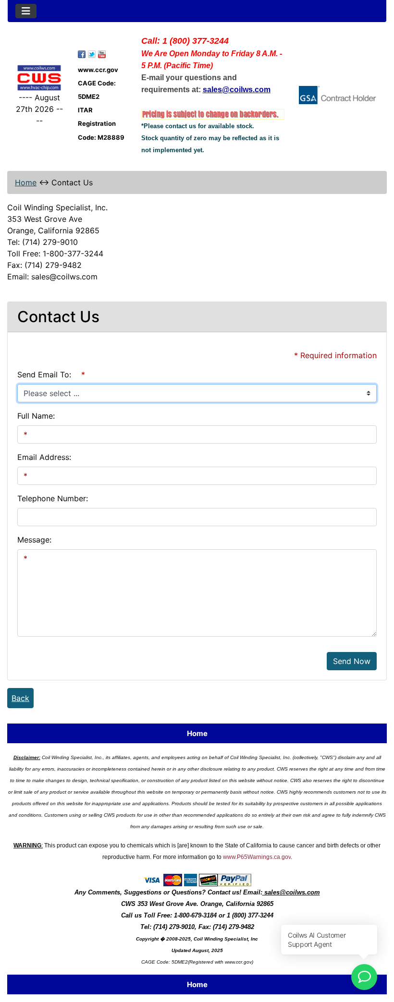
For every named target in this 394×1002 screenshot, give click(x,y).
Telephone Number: (52, 498)
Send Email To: (44, 374)
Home (26, 182)
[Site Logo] (39, 78)
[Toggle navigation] (26, 11)
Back (20, 698)
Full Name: (36, 416)
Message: (34, 539)
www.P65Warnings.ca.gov (257, 857)
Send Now (351, 661)
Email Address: (44, 457)
